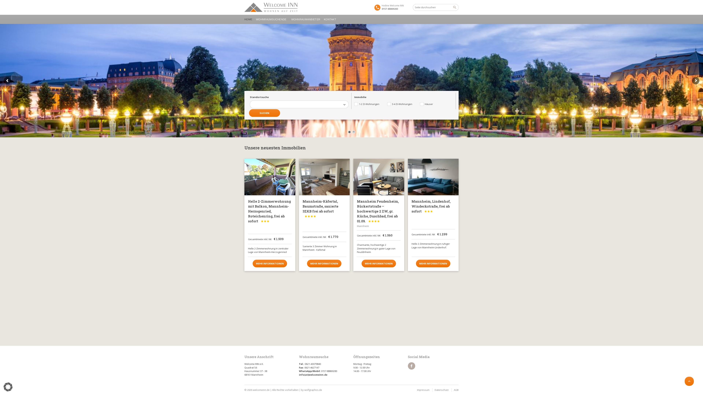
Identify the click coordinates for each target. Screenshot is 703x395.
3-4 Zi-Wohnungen (402, 104)
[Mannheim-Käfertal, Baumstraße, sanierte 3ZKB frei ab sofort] (324, 177)
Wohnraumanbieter (305, 19)
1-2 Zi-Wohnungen (369, 104)
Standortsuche (259, 97)
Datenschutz (442, 390)
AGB (456, 390)
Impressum (423, 390)
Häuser (429, 104)
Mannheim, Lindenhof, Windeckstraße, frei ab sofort (431, 206)
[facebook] (411, 366)
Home (248, 19)
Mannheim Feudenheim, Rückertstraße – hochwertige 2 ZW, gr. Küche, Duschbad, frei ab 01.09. (378, 211)
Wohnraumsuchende (271, 19)
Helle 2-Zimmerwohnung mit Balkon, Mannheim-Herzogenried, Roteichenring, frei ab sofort (269, 211)
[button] (8, 387)
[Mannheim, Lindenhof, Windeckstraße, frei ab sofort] (433, 177)
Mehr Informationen (270, 263)
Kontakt (330, 19)
